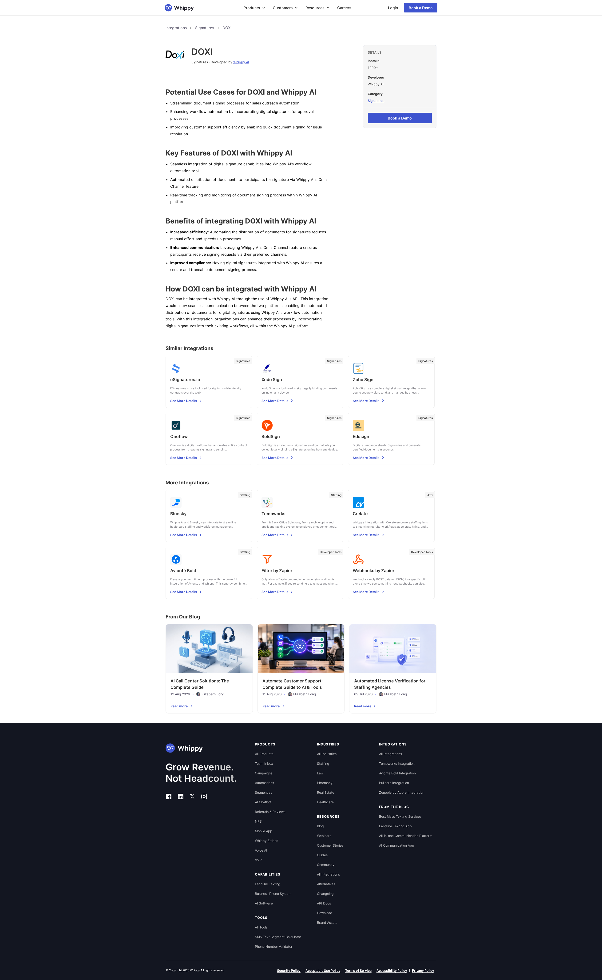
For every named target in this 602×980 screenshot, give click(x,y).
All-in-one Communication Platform (405, 836)
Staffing (323, 763)
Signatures (204, 27)
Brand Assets (327, 922)
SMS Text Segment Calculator (278, 937)
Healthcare (325, 802)
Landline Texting (267, 884)
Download (324, 913)
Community (325, 865)
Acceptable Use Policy (322, 970)
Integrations (176, 27)
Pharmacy (325, 783)
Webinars (324, 836)
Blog (320, 826)
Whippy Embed (266, 841)
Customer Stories (330, 845)
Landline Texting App (395, 826)
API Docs (324, 903)
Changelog (325, 894)
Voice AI (261, 850)
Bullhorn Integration (394, 783)
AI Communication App (396, 845)
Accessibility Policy (391, 970)
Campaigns (263, 773)
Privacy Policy (423, 970)
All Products (264, 754)
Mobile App (263, 831)
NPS (258, 821)
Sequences (263, 792)
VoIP (258, 860)
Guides (322, 855)
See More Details (183, 401)
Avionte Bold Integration (397, 773)
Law (320, 773)
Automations (264, 783)
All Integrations (328, 874)
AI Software (264, 903)
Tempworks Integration (397, 763)
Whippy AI (241, 62)
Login (393, 7)
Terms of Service (358, 970)
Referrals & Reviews (270, 812)
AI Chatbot (263, 802)
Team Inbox (264, 763)
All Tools (261, 927)
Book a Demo (421, 7)
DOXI (226, 27)
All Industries (327, 754)
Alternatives (326, 884)
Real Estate (325, 792)
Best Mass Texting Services (400, 816)
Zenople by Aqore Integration (401, 792)
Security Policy (289, 970)
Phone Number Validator (273, 946)
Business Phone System (273, 894)
